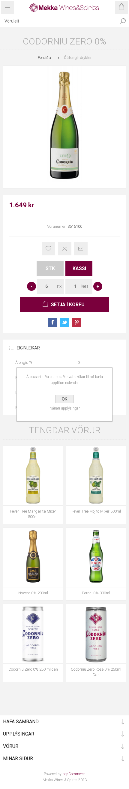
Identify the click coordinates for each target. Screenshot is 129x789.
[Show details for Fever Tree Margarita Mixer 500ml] (33, 475)
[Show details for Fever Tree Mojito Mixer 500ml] (96, 475)
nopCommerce (73, 774)
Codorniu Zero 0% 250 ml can (33, 669)
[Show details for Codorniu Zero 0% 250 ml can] (33, 633)
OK (64, 399)
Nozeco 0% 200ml (33, 593)
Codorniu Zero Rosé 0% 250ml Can (96, 672)
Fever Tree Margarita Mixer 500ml (33, 514)
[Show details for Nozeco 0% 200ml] (33, 557)
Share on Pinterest (76, 322)
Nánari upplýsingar (65, 408)
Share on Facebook (52, 322)
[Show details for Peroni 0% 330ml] (96, 557)
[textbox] (58, 21)
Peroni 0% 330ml (96, 593)
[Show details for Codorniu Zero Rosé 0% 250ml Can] (96, 633)
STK (50, 268)
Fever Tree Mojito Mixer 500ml (96, 511)
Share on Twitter (64, 322)
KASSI (79, 268)
